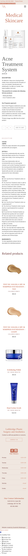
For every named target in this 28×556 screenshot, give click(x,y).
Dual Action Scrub (14, 408)
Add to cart (20, 127)
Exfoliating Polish (14, 370)
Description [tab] (7, 138)
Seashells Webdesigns (19, 527)
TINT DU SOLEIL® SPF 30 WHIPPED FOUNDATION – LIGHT (14, 329)
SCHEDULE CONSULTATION (8, 3)
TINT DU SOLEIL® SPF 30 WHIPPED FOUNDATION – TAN (14, 286)
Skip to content (4, 530)
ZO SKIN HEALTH (14, 372)
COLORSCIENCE (14, 291)
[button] (0, 532)
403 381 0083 (14, 506)
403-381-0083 (10, 1)
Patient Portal (19, 1)
